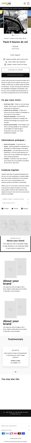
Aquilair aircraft (9, 425)
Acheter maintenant (15, 75)
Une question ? (9, 202)
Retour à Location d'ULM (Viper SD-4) (17, 413)
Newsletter (6, 430)
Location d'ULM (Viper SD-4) (18, 38)
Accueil (6, 38)
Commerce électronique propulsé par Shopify (15, 441)
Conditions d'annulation (13, 199)
